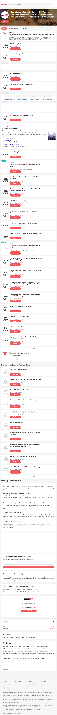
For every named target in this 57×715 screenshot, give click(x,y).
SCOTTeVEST (11, 651)
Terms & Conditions (7, 685)
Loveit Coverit (48, 646)
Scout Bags (17, 651)
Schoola (40, 656)
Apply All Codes (28, 611)
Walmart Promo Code (35, 99)
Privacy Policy (44, 681)
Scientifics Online (7, 656)
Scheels (17, 658)
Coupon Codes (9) (13, 28)
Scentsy (37, 658)
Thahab (4, 648)
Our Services (18, 681)
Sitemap (17, 685)
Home (2, 8)
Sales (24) (24, 28)
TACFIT (34, 646)
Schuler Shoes (15, 656)
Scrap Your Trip (6, 653)
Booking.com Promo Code (35, 96)
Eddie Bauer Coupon (10, 96)
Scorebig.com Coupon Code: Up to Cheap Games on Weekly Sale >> (22, 591)
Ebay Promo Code (22, 99)
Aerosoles (30, 648)
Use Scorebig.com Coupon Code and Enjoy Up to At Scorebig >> (20, 589)
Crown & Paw (47, 648)
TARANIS (23, 637)
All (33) (4, 28)
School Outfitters (33, 656)
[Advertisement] (28, 67)
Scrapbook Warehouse (45, 651)
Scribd (34, 653)
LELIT (15, 646)
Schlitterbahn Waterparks (9, 658)
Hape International (18, 648)
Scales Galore (14, 661)
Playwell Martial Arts (27, 646)
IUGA (42, 648)
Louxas (19, 646)
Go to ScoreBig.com (5, 21)
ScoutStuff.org (29, 651)
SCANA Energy (6, 661)
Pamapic (26, 648)
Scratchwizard (14, 653)
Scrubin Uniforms (41, 653)
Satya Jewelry (10, 648)
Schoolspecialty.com (24, 656)
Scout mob (23, 651)
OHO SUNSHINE (10, 637)
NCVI (4, 637)
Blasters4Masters (41, 646)
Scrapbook (36, 651)
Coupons (7, 8)
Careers (30, 681)
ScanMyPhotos (43, 658)
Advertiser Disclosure (33, 685)
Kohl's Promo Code (47, 99)
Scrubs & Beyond (50, 653)
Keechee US (17, 637)
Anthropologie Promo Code (10, 99)
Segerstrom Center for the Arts (27, 658)
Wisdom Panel (37, 648)
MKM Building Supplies (8, 646)
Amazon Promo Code (22, 96)
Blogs (42, 685)
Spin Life (5, 651)
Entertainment (13, 8)
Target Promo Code (47, 96)
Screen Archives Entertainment (25, 653)
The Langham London (31, 637)
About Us (5, 681)
